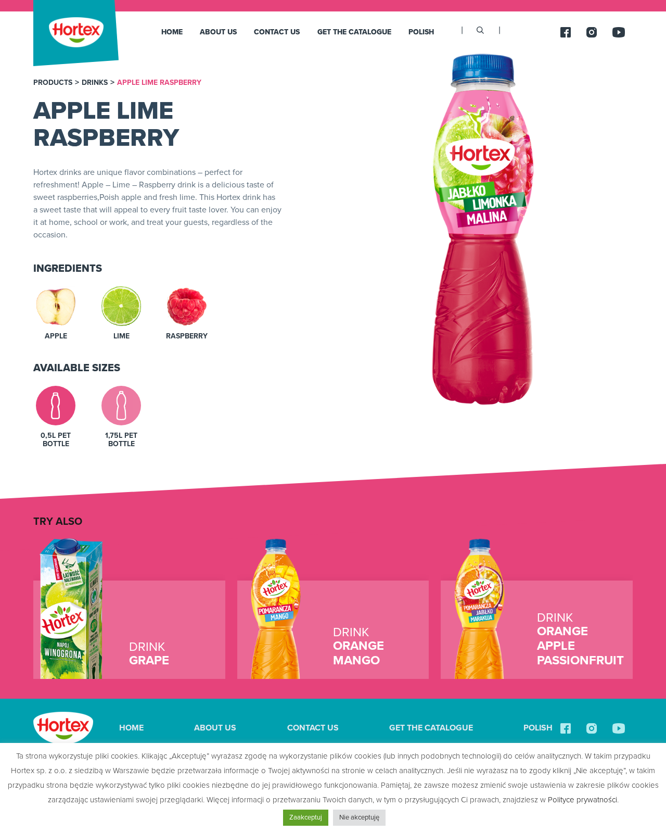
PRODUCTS (52, 83)
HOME (172, 32)
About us (218, 32)
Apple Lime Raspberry (159, 83)
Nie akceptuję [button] (359, 817)
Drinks (95, 83)
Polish (421, 32)
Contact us (277, 32)
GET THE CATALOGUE (354, 32)
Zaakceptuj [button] (305, 817)
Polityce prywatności (582, 799)
